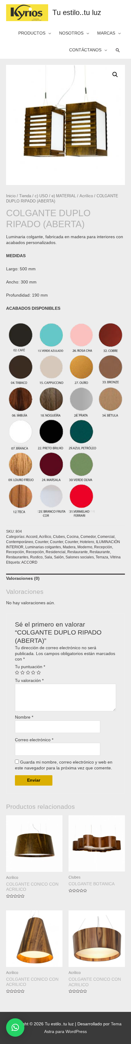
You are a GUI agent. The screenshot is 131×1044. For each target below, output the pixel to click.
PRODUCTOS (31, 33)
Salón (59, 557)
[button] (15, 1027)
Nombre (24, 717)
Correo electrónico (34, 740)
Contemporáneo (19, 542)
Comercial (106, 537)
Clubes (59, 537)
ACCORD (29, 562)
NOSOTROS (71, 33)
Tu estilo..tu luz (76, 13)
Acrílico (86, 196)
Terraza (102, 557)
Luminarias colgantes (43, 547)
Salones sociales (80, 557)
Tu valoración (29, 680)
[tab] (65, 578)
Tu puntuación (30, 667)
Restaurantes (17, 557)
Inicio (11, 196)
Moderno (84, 547)
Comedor (88, 537)
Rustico (36, 557)
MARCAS (106, 33)
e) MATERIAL (63, 196)
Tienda (25, 196)
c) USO (41, 196)
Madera (69, 547)
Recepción (103, 547)
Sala (48, 557)
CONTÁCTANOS (85, 50)
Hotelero (87, 542)
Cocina (73, 537)
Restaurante (77, 552)
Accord (31, 537)
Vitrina (115, 557)
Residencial (56, 552)
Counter (41, 542)
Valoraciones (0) (23, 578)
